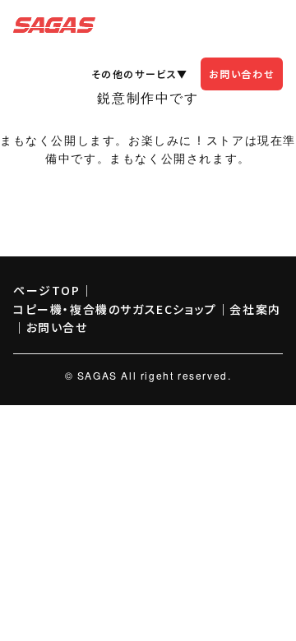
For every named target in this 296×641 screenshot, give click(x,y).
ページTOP (47, 290)
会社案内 (254, 309)
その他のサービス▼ (139, 74)
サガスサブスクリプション (54, 24)
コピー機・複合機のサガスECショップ (115, 309)
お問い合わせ (242, 74)
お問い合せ (57, 327)
